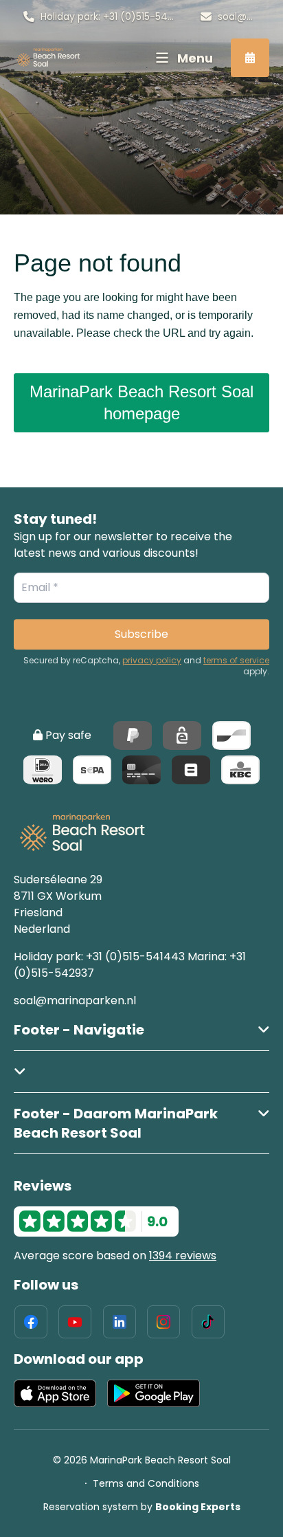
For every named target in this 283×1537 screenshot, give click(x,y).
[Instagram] (163, 1321)
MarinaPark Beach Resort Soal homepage (141, 402)
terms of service (236, 660)
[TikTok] (208, 1321)
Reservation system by (141, 1507)
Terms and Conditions (146, 1483)
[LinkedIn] (119, 1321)
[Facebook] (30, 1321)
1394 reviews (182, 1255)
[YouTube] (74, 1321)
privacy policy (151, 660)
